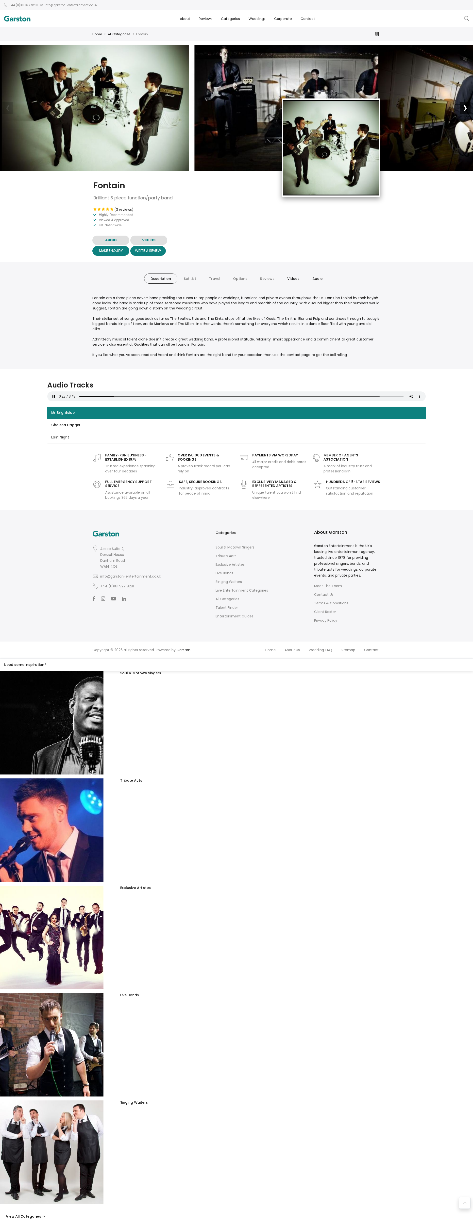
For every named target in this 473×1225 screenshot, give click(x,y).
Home (97, 34)
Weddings (257, 18)
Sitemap (348, 649)
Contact (308, 18)
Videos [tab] (293, 278)
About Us (292, 649)
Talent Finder (227, 607)
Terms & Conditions (331, 603)
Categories (230, 18)
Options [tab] (240, 278)
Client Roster (325, 611)
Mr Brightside (63, 412)
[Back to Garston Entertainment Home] (17, 18)
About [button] (185, 18)
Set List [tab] (190, 278)
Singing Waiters (229, 581)
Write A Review (148, 250)
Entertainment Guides (234, 616)
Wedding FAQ (320, 649)
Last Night (60, 437)
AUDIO (111, 240)
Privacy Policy (325, 620)
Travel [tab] (214, 278)
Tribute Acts (226, 555)
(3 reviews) (124, 209)
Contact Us (324, 594)
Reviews (205, 18)
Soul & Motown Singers (235, 547)
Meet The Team (328, 585)
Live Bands (224, 573)
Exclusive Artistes (230, 564)
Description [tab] (161, 278)
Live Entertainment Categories (242, 590)
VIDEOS (148, 240)
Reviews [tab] (267, 278)
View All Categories (24, 1216)
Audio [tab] (317, 278)
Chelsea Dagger (66, 424)
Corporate (283, 18)
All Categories (119, 34)
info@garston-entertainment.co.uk (130, 576)
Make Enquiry (111, 250)
